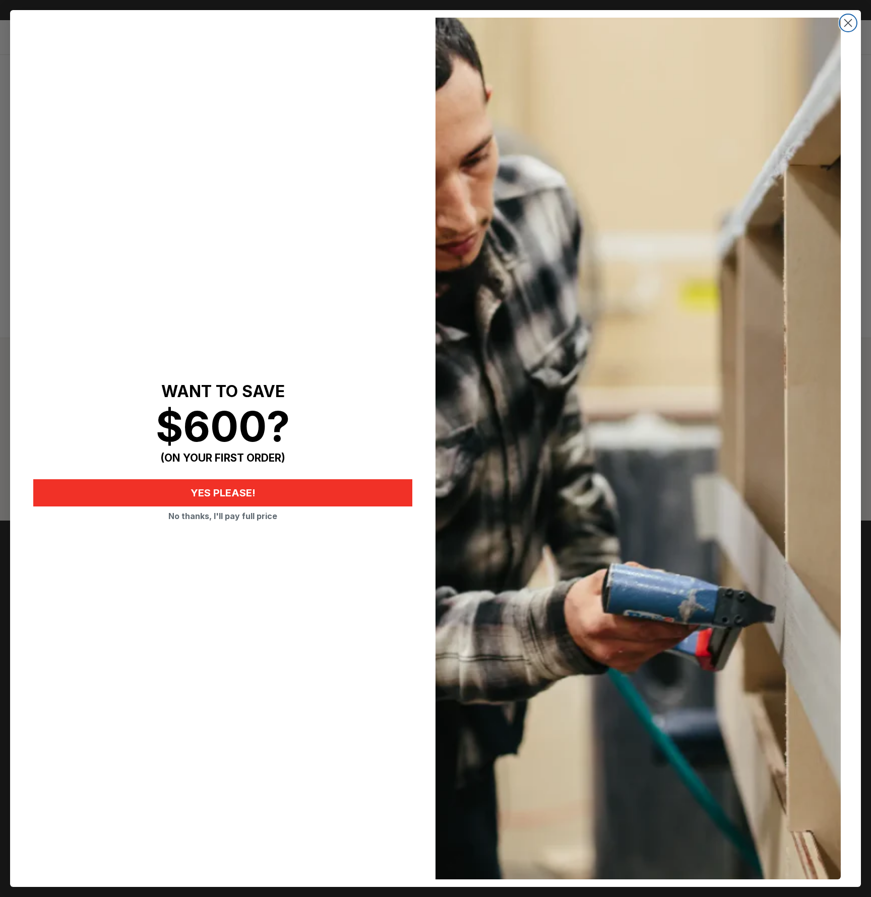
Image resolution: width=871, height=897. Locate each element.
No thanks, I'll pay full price (222, 516)
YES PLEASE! (223, 493)
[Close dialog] (848, 23)
